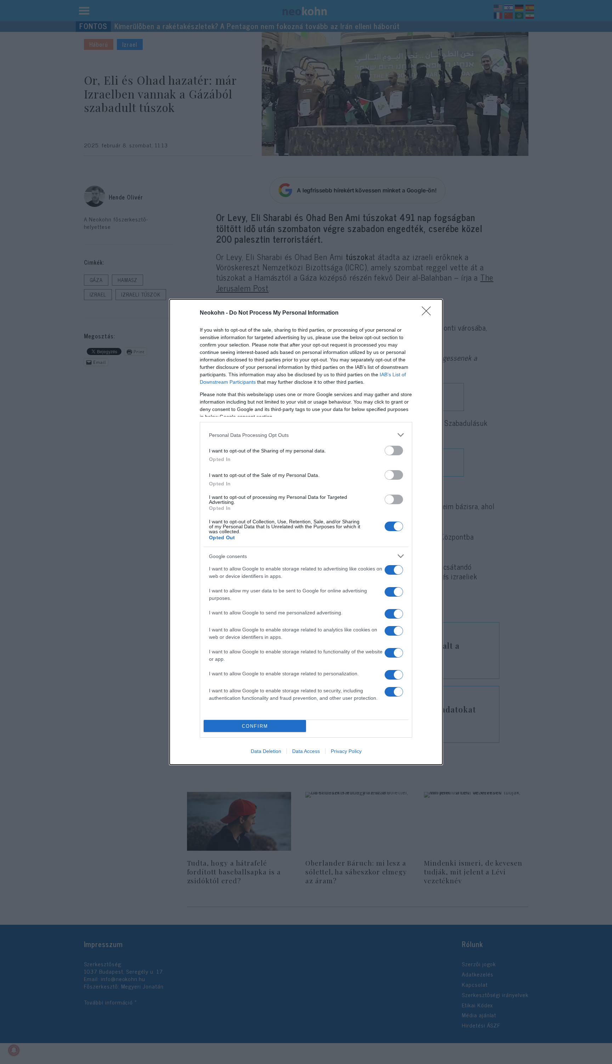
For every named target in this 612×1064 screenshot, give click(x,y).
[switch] (394, 450)
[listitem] (306, 435)
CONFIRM (255, 726)
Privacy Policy (346, 751)
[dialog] (306, 532)
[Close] (428, 313)
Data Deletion (266, 751)
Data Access (306, 751)
